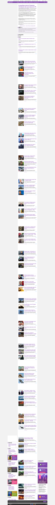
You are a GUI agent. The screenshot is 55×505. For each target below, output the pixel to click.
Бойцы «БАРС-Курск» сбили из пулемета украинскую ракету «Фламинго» (30, 91)
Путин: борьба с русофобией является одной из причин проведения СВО (29, 186)
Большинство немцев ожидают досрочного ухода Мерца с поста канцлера (30, 85)
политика (10, 461)
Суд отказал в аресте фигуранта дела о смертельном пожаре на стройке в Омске (30, 239)
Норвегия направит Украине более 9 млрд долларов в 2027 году (30, 139)
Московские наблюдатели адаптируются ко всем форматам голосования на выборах (30, 109)
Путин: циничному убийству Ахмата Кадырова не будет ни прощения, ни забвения (29, 367)
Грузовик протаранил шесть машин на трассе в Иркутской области (25, 29)
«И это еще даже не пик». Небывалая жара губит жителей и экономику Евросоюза (12, 464)
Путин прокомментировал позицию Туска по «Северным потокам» (30, 180)
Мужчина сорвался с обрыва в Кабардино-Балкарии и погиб (28, 438)
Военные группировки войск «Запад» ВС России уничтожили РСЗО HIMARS (30, 288)
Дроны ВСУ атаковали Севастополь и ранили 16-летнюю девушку (29, 67)
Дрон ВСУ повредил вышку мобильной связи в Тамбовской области (30, 380)
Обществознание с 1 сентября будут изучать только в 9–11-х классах (27, 45)
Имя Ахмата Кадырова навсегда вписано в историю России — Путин (30, 420)
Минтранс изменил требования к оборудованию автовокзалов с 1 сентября (30, 333)
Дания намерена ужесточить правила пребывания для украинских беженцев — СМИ (30, 215)
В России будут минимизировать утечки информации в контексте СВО (30, 322)
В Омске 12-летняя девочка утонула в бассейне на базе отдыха (12, 445)
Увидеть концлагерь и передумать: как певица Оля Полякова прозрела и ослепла (12, 451)
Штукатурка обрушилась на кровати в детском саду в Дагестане (14, 470)
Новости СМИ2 (19, 35)
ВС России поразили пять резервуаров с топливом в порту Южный (30, 485)
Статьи (21, 2)
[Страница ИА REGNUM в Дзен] (35, 504)
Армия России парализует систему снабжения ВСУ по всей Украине (29, 374)
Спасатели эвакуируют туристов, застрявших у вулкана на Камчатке (29, 449)
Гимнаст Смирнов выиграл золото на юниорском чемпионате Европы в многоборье (29, 257)
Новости (18, 2)
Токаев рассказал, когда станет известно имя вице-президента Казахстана (30, 133)
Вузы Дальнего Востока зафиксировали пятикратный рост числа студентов (30, 415)
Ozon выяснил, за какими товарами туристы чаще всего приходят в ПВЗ (14, 494)
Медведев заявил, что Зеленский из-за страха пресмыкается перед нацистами (30, 252)
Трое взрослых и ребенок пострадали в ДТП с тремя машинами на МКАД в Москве (27, 28)
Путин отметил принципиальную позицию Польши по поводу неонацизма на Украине (30, 168)
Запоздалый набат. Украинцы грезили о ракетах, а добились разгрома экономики (11, 488)
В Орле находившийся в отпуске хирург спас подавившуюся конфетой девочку (30, 350)
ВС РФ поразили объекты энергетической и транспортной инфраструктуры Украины (30, 299)
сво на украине (40, 474)
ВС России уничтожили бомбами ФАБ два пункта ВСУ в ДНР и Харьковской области (30, 426)
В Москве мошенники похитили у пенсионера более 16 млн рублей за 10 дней (30, 275)
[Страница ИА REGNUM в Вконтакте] (32, 504)
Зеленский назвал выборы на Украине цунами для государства (29, 191)
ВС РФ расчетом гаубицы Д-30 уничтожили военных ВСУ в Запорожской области (30, 472)
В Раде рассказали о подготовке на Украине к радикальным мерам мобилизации (27, 30)
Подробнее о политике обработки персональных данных (37, 501)
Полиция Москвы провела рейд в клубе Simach (30, 327)
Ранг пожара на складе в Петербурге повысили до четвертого (29, 496)
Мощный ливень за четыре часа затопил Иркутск (30, 444)
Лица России (31, 2)
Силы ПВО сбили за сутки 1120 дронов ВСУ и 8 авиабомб (30, 305)
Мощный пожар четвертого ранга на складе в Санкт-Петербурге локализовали (30, 402)
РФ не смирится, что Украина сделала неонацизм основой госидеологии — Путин (29, 203)
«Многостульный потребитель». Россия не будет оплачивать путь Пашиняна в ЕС (12, 476)
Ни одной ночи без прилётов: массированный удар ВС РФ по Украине (42, 481)
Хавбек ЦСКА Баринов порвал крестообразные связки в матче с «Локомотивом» (29, 73)
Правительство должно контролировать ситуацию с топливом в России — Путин (30, 234)
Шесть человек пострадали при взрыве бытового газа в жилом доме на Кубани (30, 356)
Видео (27, 2)
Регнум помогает (36, 2)
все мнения (15, 453)
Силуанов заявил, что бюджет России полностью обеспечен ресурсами (29, 156)
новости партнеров (21, 34)
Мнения (24, 2)
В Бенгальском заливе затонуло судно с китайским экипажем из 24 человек (30, 397)
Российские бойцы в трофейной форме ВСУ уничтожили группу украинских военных (30, 227)
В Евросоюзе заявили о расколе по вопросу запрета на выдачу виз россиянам (27, 50)
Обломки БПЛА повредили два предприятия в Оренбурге (28, 461)
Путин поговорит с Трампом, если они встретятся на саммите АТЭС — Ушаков (30, 391)
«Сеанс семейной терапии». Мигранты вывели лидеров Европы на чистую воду (12, 500)
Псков (19, 8)
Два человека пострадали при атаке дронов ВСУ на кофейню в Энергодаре (29, 345)
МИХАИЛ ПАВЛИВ (10, 453)
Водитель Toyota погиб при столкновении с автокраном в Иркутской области (30, 490)
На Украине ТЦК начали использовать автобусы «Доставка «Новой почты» (14, 482)
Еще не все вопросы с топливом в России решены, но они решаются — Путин (14, 458)
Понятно (45, 501)
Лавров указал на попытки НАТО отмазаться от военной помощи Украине (30, 282)
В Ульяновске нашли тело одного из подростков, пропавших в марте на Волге (30, 310)
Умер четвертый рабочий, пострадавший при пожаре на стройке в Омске (30, 467)
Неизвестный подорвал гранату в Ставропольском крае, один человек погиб (30, 162)
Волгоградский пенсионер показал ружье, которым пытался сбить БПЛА (30, 264)
